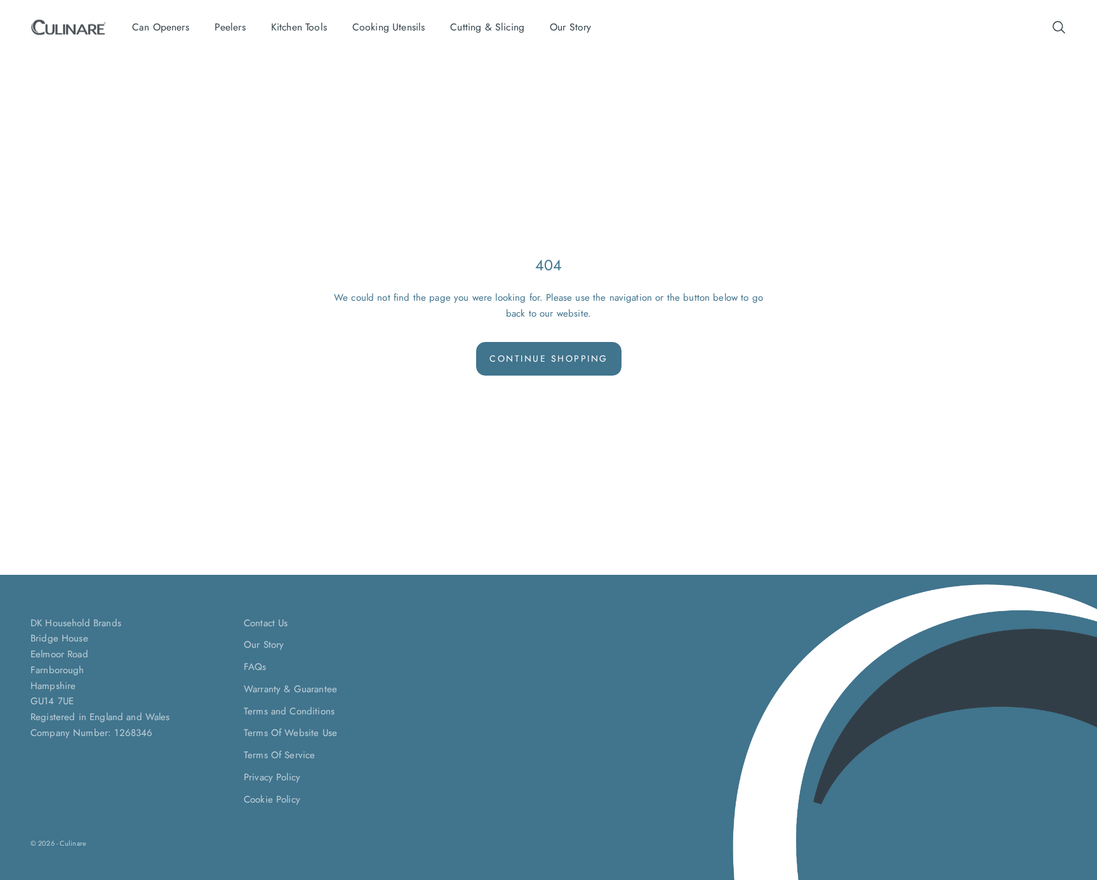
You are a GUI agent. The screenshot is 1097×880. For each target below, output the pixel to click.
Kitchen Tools (299, 27)
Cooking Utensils (388, 27)
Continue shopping (548, 358)
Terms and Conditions (289, 711)
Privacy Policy (272, 777)
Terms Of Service (279, 755)
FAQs (255, 667)
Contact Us (266, 623)
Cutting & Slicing (487, 27)
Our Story (570, 27)
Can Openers (160, 27)
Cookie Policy (272, 799)
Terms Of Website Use (290, 733)
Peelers (230, 27)
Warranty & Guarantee (290, 689)
